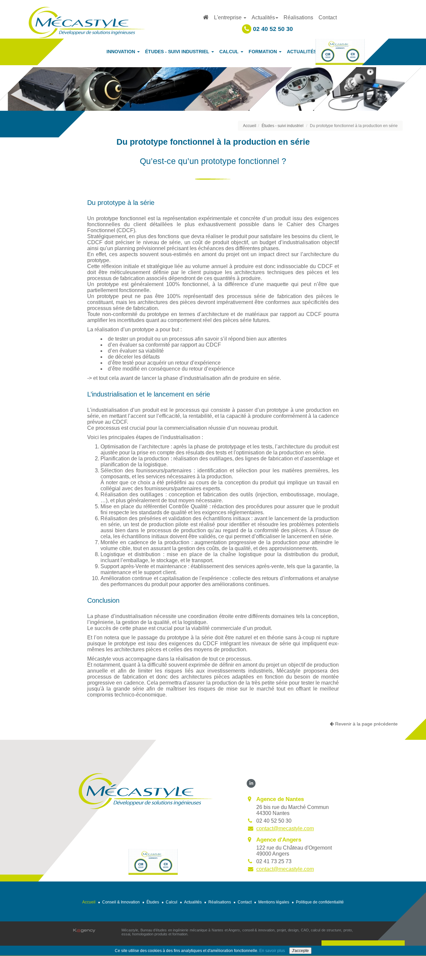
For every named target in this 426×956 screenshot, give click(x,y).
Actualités (193, 902)
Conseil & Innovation (121, 902)
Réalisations (298, 17)
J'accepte (300, 950)
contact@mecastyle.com (285, 828)
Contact (328, 17)
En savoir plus (272, 950)
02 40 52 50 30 (272, 29)
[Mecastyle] (145, 790)
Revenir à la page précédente (366, 723)
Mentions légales (273, 902)
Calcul (171, 902)
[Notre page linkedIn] (251, 783)
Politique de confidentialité (320, 902)
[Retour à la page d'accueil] (86, 22)
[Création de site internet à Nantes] (84, 930)
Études (152, 902)
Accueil (249, 125)
